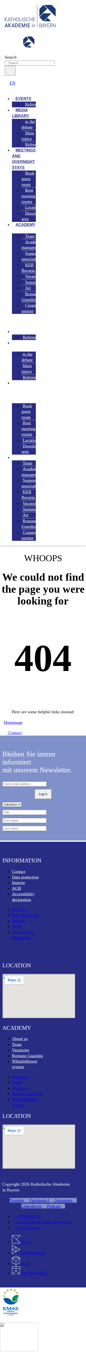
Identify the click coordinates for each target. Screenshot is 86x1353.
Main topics (28, 136)
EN (12, 83)
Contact (18, 871)
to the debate (28, 124)
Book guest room (28, 179)
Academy (25, 225)
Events (21, 331)
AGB (16, 888)
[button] (19, 88)
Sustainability (37, 282)
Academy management (32, 244)
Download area (32, 216)
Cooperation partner (34, 308)
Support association (31, 256)
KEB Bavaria (28, 267)
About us (20, 1038)
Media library (20, 113)
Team (17, 1044)
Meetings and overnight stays (24, 159)
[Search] (10, 71)
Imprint (18, 882)
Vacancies (20, 1050)
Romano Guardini (31, 297)
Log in (43, 794)
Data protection (25, 877)
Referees (32, 104)
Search (10, 57)
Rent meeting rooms (28, 196)
